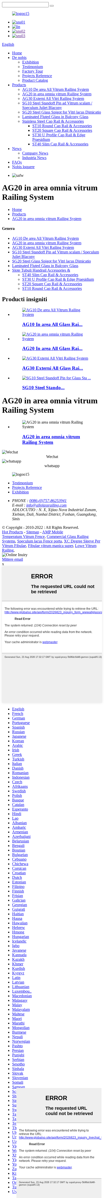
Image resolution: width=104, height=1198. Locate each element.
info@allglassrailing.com (46, 505)
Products (19, 85)
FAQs (17, 162)
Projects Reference (37, 76)
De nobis (19, 57)
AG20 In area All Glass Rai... (52, 348)
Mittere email (12, 559)
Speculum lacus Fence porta (39, 541)
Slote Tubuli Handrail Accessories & (41, 270)
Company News (35, 153)
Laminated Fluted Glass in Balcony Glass (55, 117)
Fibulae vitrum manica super (50, 545)
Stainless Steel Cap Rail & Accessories (53, 121)
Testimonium (32, 66)
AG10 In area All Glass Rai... (52, 324)
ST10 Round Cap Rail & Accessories (62, 126)
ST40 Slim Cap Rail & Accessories (60, 144)
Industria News (34, 158)
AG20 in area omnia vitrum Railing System (56, 94)
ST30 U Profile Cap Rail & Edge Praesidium (58, 279)
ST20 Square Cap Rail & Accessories (62, 130)
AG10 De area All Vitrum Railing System (55, 89)
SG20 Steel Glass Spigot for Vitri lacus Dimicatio (61, 112)
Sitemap (32, 532)
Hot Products (12, 532)
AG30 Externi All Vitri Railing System (53, 98)
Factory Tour (32, 71)
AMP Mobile (52, 532)
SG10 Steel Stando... (43, 387)
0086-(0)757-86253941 (48, 500)
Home (17, 53)
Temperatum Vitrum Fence (23, 536)
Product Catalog (35, 80)
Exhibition (30, 62)
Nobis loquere (23, 167)
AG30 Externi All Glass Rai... (52, 368)
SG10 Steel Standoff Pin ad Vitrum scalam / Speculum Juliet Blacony (57, 105)
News (16, 148)
